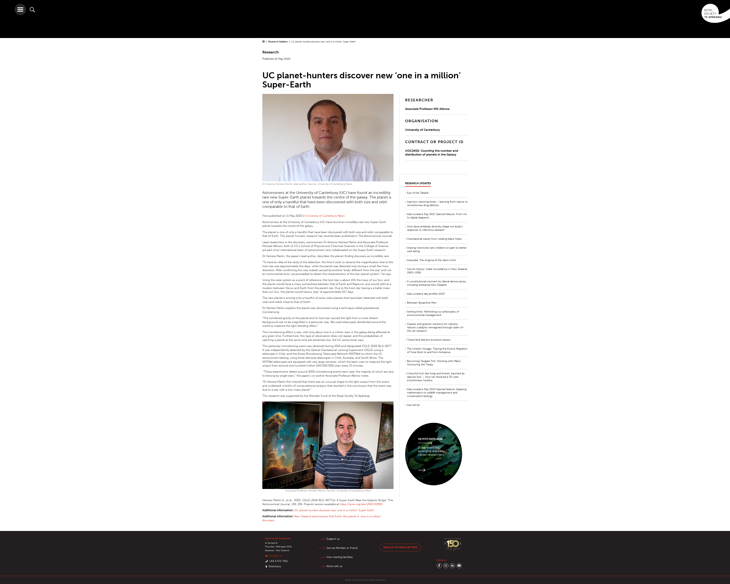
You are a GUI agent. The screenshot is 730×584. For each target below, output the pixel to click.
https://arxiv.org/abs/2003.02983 (361, 504)
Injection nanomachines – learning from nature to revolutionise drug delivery (437, 203)
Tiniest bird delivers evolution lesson (429, 339)
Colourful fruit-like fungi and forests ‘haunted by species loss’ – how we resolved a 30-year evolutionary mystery (436, 377)
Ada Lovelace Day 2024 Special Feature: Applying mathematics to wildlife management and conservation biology (437, 393)
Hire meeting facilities (339, 557)
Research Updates (278, 41)
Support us (333, 538)
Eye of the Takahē (417, 192)
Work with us (334, 566)
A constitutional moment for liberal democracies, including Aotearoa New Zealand (437, 283)
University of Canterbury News (325, 215)
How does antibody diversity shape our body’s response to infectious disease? (435, 228)
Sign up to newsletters (400, 547)
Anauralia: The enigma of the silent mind (431, 260)
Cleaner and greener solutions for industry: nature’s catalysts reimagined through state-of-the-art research (435, 327)
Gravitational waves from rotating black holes (434, 238)
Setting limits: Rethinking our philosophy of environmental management (433, 313)
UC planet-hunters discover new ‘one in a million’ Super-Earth (334, 510)
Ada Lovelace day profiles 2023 (426, 293)
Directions (275, 566)
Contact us (275, 555)
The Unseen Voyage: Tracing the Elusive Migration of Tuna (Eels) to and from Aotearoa (437, 350)
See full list (413, 405)
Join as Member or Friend (341, 548)
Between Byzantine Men (421, 302)
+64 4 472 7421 (278, 561)
